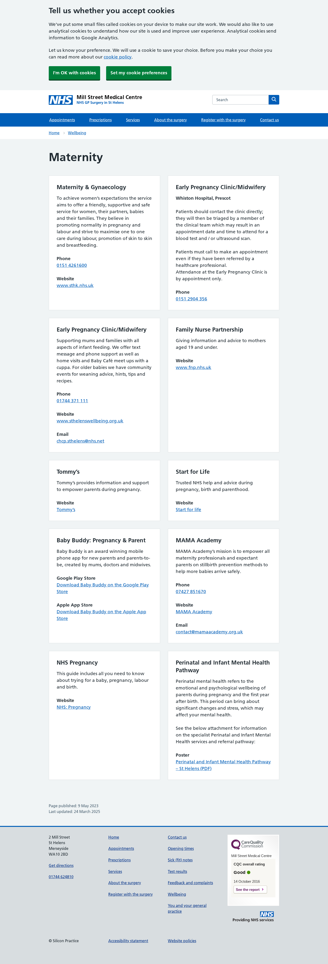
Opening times (181, 848)
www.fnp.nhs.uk (193, 367)
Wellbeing (77, 132)
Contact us (269, 119)
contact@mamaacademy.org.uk (209, 632)
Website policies (182, 940)
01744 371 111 (72, 400)
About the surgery (170, 119)
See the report (248, 890)
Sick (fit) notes (180, 860)
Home (54, 132)
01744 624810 (61, 876)
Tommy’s (66, 509)
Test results (177, 871)
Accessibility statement (128, 940)
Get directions (61, 865)
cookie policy (118, 57)
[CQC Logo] (247, 848)
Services (133, 119)
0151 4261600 (72, 265)
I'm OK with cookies (74, 73)
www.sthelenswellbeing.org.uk (90, 421)
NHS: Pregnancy (74, 707)
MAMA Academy (194, 611)
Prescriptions (100, 119)
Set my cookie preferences (138, 73)
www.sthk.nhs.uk (75, 285)
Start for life (188, 509)
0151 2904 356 (191, 299)
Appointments (62, 119)
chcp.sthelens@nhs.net (80, 441)
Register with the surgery (223, 119)
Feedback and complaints (190, 882)
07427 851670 (191, 591)
